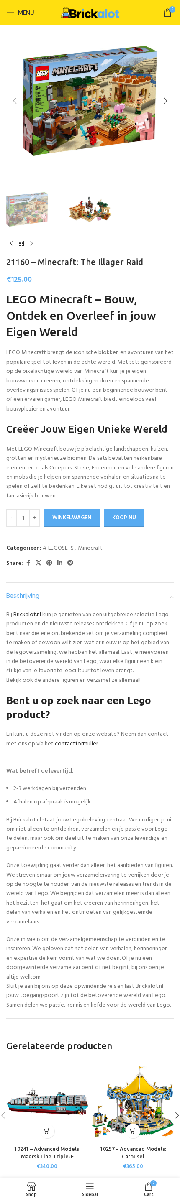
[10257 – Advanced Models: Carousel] (133, 1101)
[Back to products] (21, 244)
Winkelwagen (71, 517)
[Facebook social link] (28, 563)
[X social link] (38, 563)
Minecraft (90, 548)
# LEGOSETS (58, 548)
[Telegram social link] (70, 563)
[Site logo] (90, 12)
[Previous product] (11, 244)
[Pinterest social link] (49, 563)
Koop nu (124, 517)
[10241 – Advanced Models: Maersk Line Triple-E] (47, 1101)
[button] (14, 100)
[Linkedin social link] (60, 563)
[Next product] (31, 244)
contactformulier (76, 744)
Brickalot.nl (27, 615)
